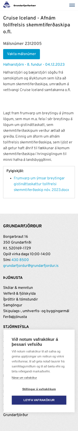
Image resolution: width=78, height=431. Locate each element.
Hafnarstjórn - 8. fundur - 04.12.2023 (34, 64)
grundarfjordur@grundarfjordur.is (30, 266)
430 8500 (20, 260)
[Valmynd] (73, 5)
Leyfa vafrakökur (39, 400)
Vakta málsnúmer (21, 54)
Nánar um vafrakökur (24, 377)
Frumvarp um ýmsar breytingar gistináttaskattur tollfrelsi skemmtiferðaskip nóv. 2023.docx (41, 184)
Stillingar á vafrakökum (39, 389)
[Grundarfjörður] (20, 5)
